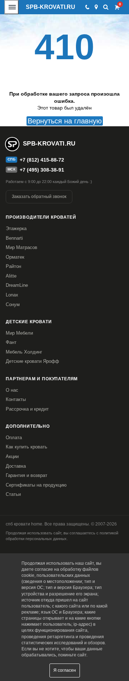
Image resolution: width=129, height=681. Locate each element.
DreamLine (17, 285)
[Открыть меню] (11, 7)
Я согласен (64, 670)
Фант (11, 342)
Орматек (15, 257)
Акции (12, 456)
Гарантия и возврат (26, 475)
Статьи (13, 494)
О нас (12, 390)
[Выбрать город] (96, 7)
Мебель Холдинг (24, 352)
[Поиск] (106, 7)
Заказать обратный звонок (39, 196)
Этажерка (16, 228)
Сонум (13, 304)
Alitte (11, 276)
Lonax (12, 295)
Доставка (16, 466)
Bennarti (14, 238)
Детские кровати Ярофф (32, 361)
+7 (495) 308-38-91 (42, 170)
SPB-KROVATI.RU (50, 7)
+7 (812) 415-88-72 (42, 160)
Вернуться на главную (65, 121)
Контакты (16, 399)
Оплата (14, 437)
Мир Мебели (19, 333)
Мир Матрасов (21, 247)
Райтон (13, 266)
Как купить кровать (26, 446)
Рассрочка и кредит (27, 409)
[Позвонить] (87, 7)
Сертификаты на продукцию (36, 485)
